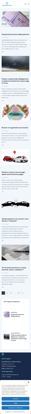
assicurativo (15, 333)
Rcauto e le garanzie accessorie (15, 128)
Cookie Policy (8, 411)
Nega (15, 403)
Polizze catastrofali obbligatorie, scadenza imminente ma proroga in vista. (15, 81)
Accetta (15, 399)
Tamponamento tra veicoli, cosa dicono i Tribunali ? (15, 220)
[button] (28, 382)
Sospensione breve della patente (15, 34)
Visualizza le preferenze (15, 408)
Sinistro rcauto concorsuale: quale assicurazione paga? (13, 173)
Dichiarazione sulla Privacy (18, 411)
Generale (14, 312)
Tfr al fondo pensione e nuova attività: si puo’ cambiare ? (14, 269)
